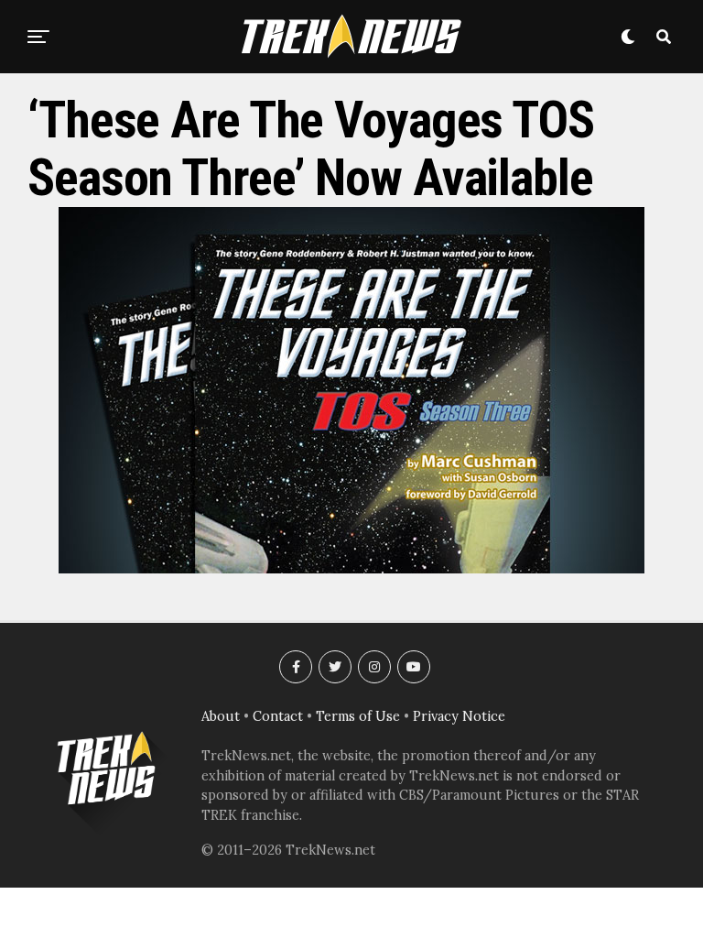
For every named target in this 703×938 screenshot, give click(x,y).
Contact (278, 716)
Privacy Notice (459, 716)
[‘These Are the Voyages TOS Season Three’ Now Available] (351, 568)
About (220, 716)
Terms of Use (358, 716)
